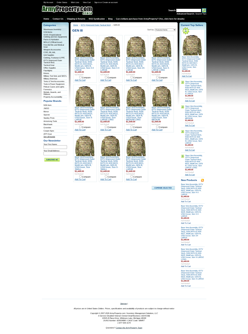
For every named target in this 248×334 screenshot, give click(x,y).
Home (75, 25)
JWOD (46, 108)
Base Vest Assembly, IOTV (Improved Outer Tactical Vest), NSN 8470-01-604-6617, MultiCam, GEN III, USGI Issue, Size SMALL (85, 163)
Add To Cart (80, 80)
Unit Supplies (49, 55)
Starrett (47, 115)
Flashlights (48, 71)
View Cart (87, 2)
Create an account (110, 2)
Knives (46, 73)
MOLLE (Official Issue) (53, 42)
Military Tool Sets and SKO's (55, 76)
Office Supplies (50, 68)
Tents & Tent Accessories (54, 81)
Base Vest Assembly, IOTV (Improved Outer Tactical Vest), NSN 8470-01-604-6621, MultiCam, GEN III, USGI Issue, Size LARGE (136, 163)
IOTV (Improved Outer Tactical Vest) (53, 61)
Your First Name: (50, 144)
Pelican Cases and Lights (54, 87)
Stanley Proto (49, 118)
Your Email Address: (52, 151)
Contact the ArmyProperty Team (129, 328)
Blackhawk (48, 124)
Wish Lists (75, 2)
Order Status (62, 2)
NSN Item (47, 105)
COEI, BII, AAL (50, 52)
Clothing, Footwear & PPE (54, 58)
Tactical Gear (49, 65)
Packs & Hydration (51, 39)
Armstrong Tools (50, 121)
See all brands (49, 137)
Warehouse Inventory (52, 29)
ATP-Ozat (48, 134)
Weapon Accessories (52, 50)
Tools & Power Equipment (54, 84)
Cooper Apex (49, 131)
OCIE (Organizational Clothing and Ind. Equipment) (55, 36)
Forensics (48, 89)
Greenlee (47, 128)
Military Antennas (50, 79)
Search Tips (200, 14)
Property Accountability (53, 97)
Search (172, 10)
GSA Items (48, 32)
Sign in (97, 2)
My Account (48, 2)
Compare (86, 78)
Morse (46, 112)
